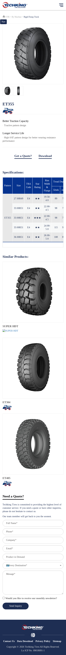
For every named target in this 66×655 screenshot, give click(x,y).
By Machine (16, 17)
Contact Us (9, 641)
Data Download (25, 641)
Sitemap (57, 641)
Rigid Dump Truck (31, 17)
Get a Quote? (23, 156)
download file (33, 160)
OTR (7, 17)
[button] (33, 565)
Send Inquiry (15, 606)
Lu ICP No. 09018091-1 (33, 650)
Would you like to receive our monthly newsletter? (31, 598)
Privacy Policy (43, 641)
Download (45, 156)
